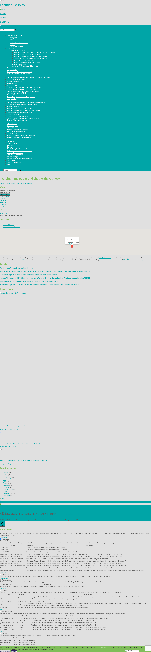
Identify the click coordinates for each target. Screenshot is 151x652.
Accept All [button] (14, 651)
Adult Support (8, 101)
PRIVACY (3, 516)
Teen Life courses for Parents (24, 60)
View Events (69, 243)
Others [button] (2, 632)
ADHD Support (12, 85)
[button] (72, 246)
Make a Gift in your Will (14, 157)
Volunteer (10, 145)
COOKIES (3, 518)
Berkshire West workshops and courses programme (24, 87)
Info (4, 480)
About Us (13, 37)
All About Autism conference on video (19, 74)
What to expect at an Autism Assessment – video (23, 91)
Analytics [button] (3, 589)
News (5, 166)
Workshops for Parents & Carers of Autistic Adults (30, 56)
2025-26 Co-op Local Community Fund (19, 151)
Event (5, 476)
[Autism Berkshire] (75, 26)
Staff (12, 39)
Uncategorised (8, 489)
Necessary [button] (3, 537)
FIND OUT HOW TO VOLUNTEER (10, 508)
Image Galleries (12, 70)
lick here (23, 260)
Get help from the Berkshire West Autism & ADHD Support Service (28, 78)
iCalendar (3, 202)
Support (6, 486)
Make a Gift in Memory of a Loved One (19, 159)
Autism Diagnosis (12, 126)
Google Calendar (3, 199)
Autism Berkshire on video (19, 43)
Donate (9, 147)
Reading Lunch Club (13, 114)
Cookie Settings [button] (5, 651)
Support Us (11, 141)
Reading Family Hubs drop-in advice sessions (21, 89)
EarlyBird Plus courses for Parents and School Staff (30, 58)
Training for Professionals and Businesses (28, 62)
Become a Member (13, 143)
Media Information (16, 47)
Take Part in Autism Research (16, 132)
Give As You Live (12, 160)
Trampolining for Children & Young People (21, 97)
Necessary (5, 539)
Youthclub (6, 495)
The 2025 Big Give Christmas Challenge (20, 149)
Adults (2, 183)
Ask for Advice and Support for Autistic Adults (22, 105)
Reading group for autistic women (18, 116)
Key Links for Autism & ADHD (16, 93)
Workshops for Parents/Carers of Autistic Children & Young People (36, 52)
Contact (6, 168)
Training (6, 487)
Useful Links (11, 128)
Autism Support (12, 83)
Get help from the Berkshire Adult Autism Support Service (26, 103)
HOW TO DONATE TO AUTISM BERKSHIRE (14, 510)
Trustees (13, 41)
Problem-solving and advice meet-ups (19, 112)
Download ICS (4, 197)
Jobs (8, 164)
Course (5, 474)
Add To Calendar (5, 194)
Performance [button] (4, 578)
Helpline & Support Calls (18, 64)
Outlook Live (4, 206)
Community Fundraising (15, 153)
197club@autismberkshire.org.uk (134, 260)
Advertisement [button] (5, 610)
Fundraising (7, 478)
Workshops (7, 493)
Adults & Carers (10, 183)
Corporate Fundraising (14, 162)
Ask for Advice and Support (16, 79)
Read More (104, 647)
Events (9, 68)
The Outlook (4, 214)
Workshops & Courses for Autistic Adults (27, 54)
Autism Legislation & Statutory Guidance (20, 137)
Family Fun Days (12, 99)
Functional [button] (3, 572)
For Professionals (13, 133)
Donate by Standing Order (15, 155)
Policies (12, 45)
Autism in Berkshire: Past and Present (19, 72)
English (130, 651)
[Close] (77, 239)
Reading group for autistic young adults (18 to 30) (23, 118)
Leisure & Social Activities (24, 183)
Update (5, 491)
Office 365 (3, 204)
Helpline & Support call (14, 81)
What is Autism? (12, 124)
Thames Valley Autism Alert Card (17, 95)
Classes (5, 472)
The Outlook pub (105, 258)
